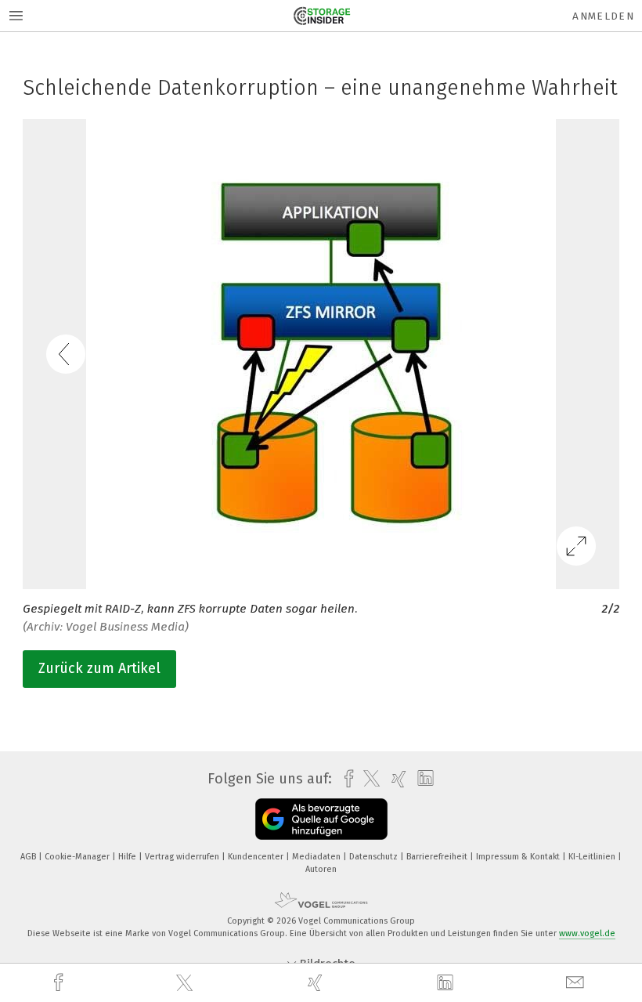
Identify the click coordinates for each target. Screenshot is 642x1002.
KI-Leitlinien (593, 857)
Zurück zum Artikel (99, 668)
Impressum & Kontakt (519, 857)
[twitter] (186, 983)
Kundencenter (257, 857)
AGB (29, 857)
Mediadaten (317, 857)
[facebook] (60, 983)
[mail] (577, 983)
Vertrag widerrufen (183, 857)
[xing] (317, 983)
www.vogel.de (587, 933)
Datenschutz (374, 857)
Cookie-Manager (78, 857)
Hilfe (128, 857)
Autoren (321, 869)
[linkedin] (447, 983)
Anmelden (603, 16)
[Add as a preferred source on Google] (321, 819)
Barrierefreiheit (438, 857)
